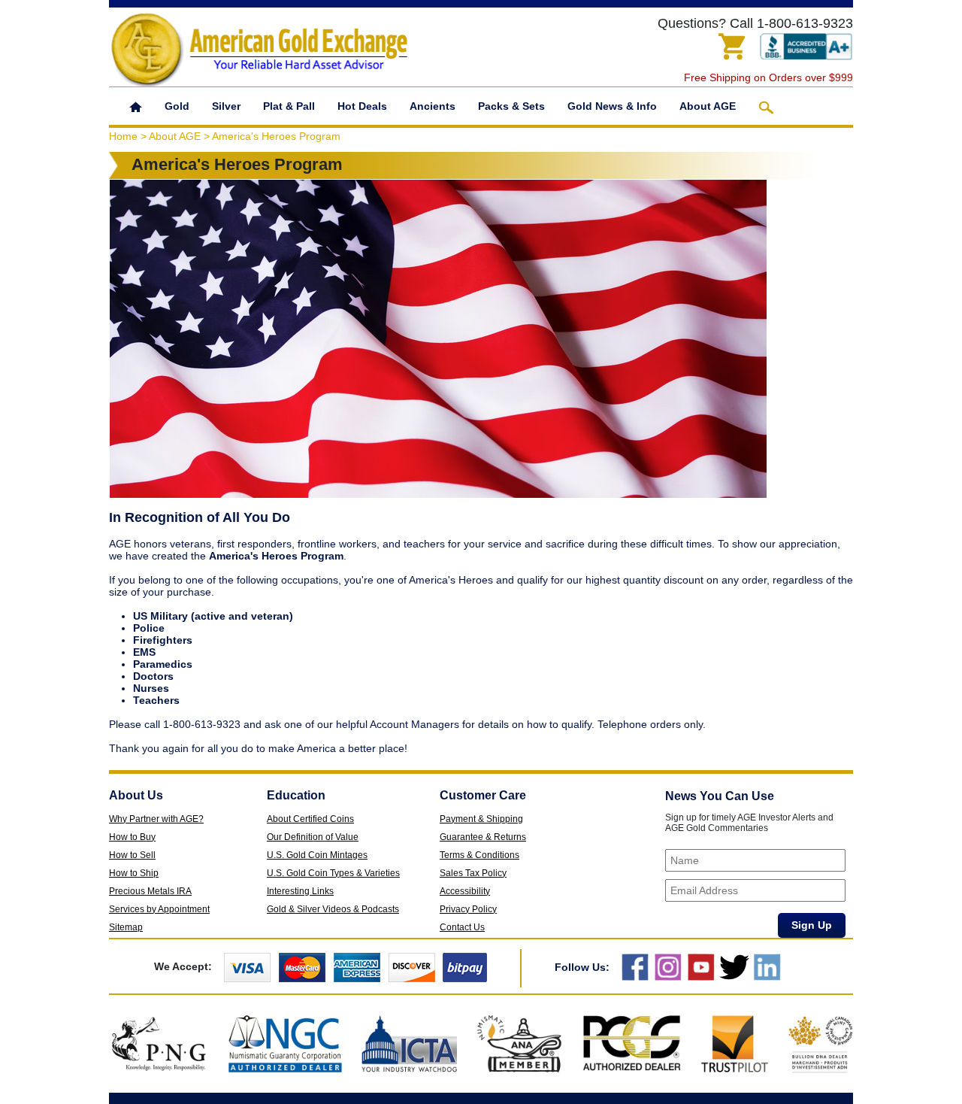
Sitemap (126, 927)
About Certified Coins (310, 819)
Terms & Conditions (479, 855)
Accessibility (465, 891)
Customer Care (483, 795)
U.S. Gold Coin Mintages (317, 855)
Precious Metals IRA (150, 891)
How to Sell (132, 855)
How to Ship (134, 873)
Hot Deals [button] (362, 106)
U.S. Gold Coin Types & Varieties (333, 873)
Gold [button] (177, 106)
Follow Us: (582, 967)
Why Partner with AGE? (156, 819)
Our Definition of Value (312, 837)
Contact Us (462, 927)
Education (296, 795)
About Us (136, 795)
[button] (135, 106)
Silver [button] (226, 106)
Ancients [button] (432, 106)
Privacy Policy (468, 909)
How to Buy (132, 837)
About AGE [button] (707, 106)
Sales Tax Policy (473, 873)
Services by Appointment (159, 909)
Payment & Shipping (481, 819)
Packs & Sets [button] (511, 106)
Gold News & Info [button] (612, 106)
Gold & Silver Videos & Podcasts (333, 909)
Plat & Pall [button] (289, 106)
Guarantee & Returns (483, 837)
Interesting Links (300, 891)
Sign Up (811, 925)
